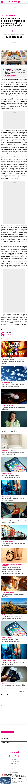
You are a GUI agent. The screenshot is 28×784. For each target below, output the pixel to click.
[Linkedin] (13, 37)
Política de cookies (14, 763)
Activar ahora (9, 75)
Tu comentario (4, 712)
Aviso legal (14, 759)
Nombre (3, 699)
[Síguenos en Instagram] (15, 756)
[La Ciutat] (14, 2)
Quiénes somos (14, 765)
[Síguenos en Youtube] (18, 756)
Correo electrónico (5, 705)
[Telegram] (18, 37)
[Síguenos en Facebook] (9, 756)
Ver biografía (8, 334)
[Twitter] (10, 37)
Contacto (14, 767)
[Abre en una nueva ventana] (8, 775)
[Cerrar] (26, 779)
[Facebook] (7, 37)
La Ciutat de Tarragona (8, 15)
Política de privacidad (14, 761)
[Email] (21, 37)
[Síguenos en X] (12, 756)
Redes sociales (14, 768)
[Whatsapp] (15, 37)
